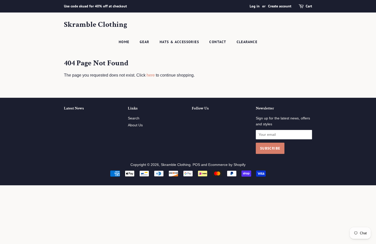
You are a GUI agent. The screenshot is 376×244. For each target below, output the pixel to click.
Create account (279, 6)
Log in (255, 6)
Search (133, 118)
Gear (144, 42)
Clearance (247, 42)
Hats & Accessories (179, 42)
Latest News (74, 108)
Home (124, 42)
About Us (135, 125)
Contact (217, 42)
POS (196, 165)
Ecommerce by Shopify (227, 165)
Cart (309, 6)
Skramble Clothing (95, 24)
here (151, 75)
